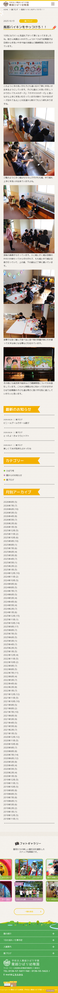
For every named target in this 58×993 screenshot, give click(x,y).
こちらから (18, 974)
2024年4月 (9, 601)
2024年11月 (9, 576)
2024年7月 (9, 591)
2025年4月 (9, 559)
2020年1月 (9, 776)
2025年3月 (9, 562)
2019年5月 (9, 804)
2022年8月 (9, 669)
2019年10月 (9, 786)
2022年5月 (9, 680)
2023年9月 (9, 626)
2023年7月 (9, 633)
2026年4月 (9, 516)
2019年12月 (9, 779)
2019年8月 (9, 794)
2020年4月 (9, 765)
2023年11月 (9, 619)
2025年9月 (9, 541)
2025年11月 (9, 534)
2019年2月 (9, 808)
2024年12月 (9, 573)
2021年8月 (9, 708)
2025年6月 (9, 551)
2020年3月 (9, 769)
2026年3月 (9, 519)
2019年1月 (9, 811)
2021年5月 (9, 719)
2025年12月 (9, 530)
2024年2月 (9, 608)
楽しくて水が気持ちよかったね (17, 448)
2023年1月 (9, 651)
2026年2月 (9, 523)
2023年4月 (9, 644)
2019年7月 (9, 797)
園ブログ (14, 9)
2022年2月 (9, 687)
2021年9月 (9, 705)
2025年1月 (9, 569)
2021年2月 (9, 729)
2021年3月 (9, 726)
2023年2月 (9, 648)
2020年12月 (9, 737)
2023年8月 (9, 630)
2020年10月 (9, 744)
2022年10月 (9, 662)
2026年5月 (9, 512)
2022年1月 (9, 690)
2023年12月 (9, 616)
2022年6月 (9, 676)
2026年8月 (9, 502)
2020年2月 (9, 772)
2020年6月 (9, 758)
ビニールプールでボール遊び (16, 423)
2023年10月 (9, 623)
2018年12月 (9, 815)
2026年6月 (9, 509)
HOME (6, 9)
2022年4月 (9, 683)
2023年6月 (9, 637)
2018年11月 (9, 818)
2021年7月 (9, 712)
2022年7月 (9, 672)
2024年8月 (9, 587)
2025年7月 (9, 548)
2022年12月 (9, 655)
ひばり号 (10, 470)
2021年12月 (9, 694)
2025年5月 (9, 555)
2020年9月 (9, 747)
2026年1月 (9, 527)
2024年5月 (9, 598)
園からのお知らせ (14, 475)
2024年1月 (9, 612)
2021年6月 (9, 715)
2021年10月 (9, 701)
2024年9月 (9, 584)
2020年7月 (9, 754)
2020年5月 (9, 762)
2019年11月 (9, 783)
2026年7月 (9, 505)
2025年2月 (9, 566)
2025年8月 (9, 544)
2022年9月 (9, 665)
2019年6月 (9, 801)
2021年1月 (9, 733)
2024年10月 (9, 580)
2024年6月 (9, 594)
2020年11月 (9, 740)
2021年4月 (9, 722)
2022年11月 (9, 658)
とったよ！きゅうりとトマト (16, 435)
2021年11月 (9, 697)
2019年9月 (9, 790)
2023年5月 (9, 641)
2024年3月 (9, 605)
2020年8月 (9, 751)
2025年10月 (9, 537)
